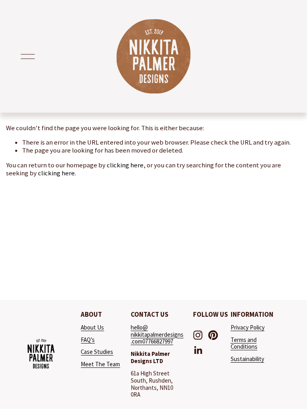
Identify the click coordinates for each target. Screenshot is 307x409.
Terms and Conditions (244, 343)
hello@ (139, 327)
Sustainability (247, 359)
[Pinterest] (213, 335)
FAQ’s (88, 339)
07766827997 (157, 341)
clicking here (125, 165)
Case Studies (97, 351)
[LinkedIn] (198, 350)
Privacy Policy (248, 327)
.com (136, 341)
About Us (92, 327)
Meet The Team (100, 364)
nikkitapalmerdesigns (157, 334)
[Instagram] (198, 335)
